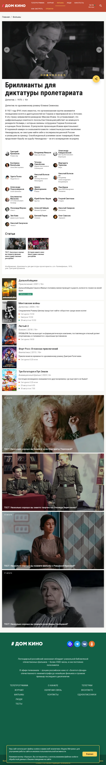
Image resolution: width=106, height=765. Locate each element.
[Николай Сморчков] (7, 224)
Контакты (53, 695)
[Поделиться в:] (96, 79)
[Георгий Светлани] (55, 200)
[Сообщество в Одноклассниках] (92, 644)
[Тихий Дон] (53, 598)
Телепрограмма (37, 3)
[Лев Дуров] (55, 189)
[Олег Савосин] (55, 217)
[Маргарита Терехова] (55, 165)
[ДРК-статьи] (9, 289)
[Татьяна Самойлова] (31, 165)
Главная (6, 17)
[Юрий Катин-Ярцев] (31, 200)
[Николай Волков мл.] (31, 178)
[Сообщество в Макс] (70, 644)
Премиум (49, 9)
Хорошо (89, 754)
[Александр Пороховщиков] (7, 189)
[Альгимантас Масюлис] (7, 200)
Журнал (50, 3)
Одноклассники (87, 695)
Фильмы (60, 3)
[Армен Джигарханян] (31, 189)
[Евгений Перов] (31, 217)
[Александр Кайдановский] (55, 154)
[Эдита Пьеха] (7, 178)
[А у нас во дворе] (53, 540)
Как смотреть (37, 9)
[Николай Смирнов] (55, 209)
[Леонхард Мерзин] (7, 209)
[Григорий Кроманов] (7, 154)
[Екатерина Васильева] (7, 165)
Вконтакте (87, 690)
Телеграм (87, 685)
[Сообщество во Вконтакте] (84, 644)
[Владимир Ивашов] (31, 154)
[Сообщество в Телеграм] (77, 644)
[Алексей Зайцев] (31, 209)
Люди (69, 3)
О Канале (53, 685)
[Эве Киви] (7, 217)
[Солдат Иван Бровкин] (53, 482)
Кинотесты (79, 3)
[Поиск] (101, 6)
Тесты (19, 704)
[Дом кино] (13, 5)
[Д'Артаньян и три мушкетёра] (53, 423)
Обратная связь (53, 690)
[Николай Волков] (55, 178)
